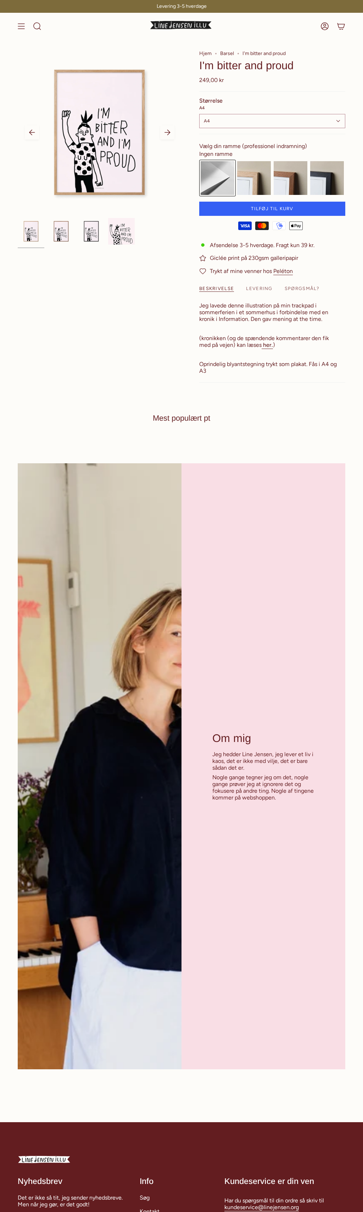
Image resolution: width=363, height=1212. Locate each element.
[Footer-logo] (44, 1160)
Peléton (283, 271)
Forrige (32, 132)
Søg (145, 1197)
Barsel (227, 53)
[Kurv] (341, 26)
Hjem (205, 53)
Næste (167, 132)
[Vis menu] (21, 26)
